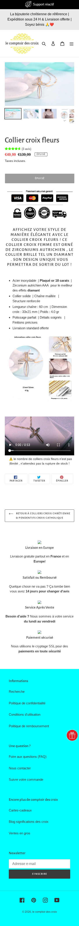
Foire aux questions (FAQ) (28, 756)
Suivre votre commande (26, 779)
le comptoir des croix (44, 911)
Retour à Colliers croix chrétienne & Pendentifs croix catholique (42, 515)
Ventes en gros (19, 833)
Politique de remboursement (29, 726)
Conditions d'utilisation (24, 714)
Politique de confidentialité (27, 703)
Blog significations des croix (28, 821)
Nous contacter (20, 768)
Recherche (17, 691)
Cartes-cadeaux (20, 810)
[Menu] (71, 43)
